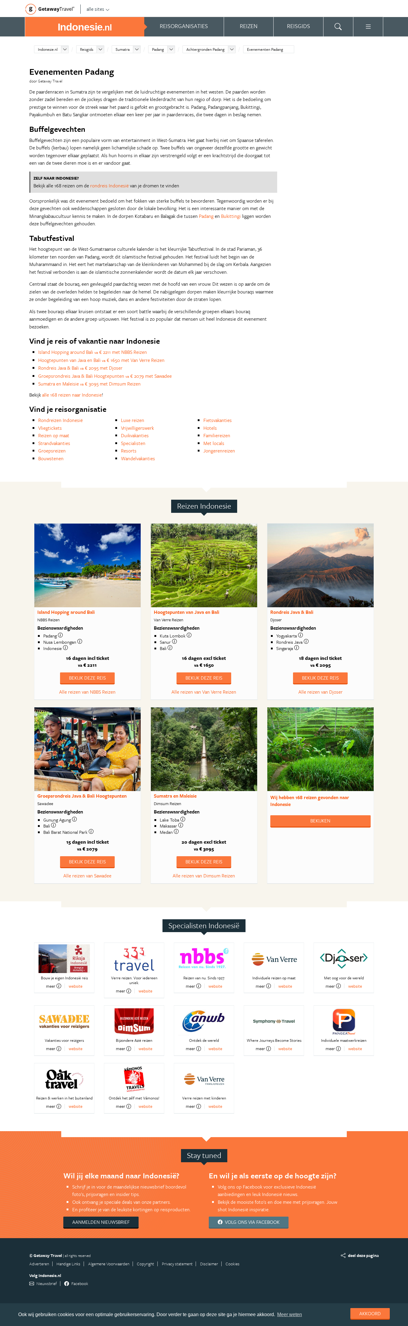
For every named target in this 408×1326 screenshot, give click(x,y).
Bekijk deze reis (87, 677)
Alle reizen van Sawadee (87, 876)
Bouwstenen (51, 458)
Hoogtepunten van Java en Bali (186, 612)
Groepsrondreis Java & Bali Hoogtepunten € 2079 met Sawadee (105, 376)
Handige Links (68, 1264)
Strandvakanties (54, 443)
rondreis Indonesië (109, 185)
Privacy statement (177, 1264)
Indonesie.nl (48, 49)
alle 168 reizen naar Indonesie (72, 394)
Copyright (145, 1264)
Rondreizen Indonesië (60, 420)
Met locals (213, 443)
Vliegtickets (50, 428)
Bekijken (320, 820)
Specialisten (133, 443)
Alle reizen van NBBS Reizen (87, 692)
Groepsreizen (52, 450)
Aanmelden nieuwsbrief (101, 1222)
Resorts (128, 450)
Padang (158, 49)
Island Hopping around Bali (66, 612)
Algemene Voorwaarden (108, 1264)
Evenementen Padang (265, 49)
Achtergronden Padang (205, 49)
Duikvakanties (135, 435)
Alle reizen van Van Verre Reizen (203, 692)
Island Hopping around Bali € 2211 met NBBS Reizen (92, 352)
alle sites (95, 9)
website (75, 986)
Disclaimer (209, 1264)
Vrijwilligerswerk (137, 428)
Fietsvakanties (217, 420)
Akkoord (370, 1313)
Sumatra (123, 49)
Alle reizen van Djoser (320, 692)
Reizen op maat (53, 435)
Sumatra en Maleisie (175, 795)
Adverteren (39, 1264)
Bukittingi (231, 216)
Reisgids (86, 49)
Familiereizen (216, 435)
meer (50, 986)
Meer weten (289, 1314)
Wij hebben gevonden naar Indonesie (309, 801)
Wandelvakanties (138, 458)
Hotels (210, 428)
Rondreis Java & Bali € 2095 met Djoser (80, 367)
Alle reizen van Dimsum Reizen (204, 876)
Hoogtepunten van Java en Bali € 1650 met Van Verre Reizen (101, 360)
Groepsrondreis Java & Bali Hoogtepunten (82, 795)
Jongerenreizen (219, 450)
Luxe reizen (132, 420)
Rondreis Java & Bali (291, 612)
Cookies (233, 1264)
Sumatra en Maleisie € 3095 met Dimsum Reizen (89, 383)
